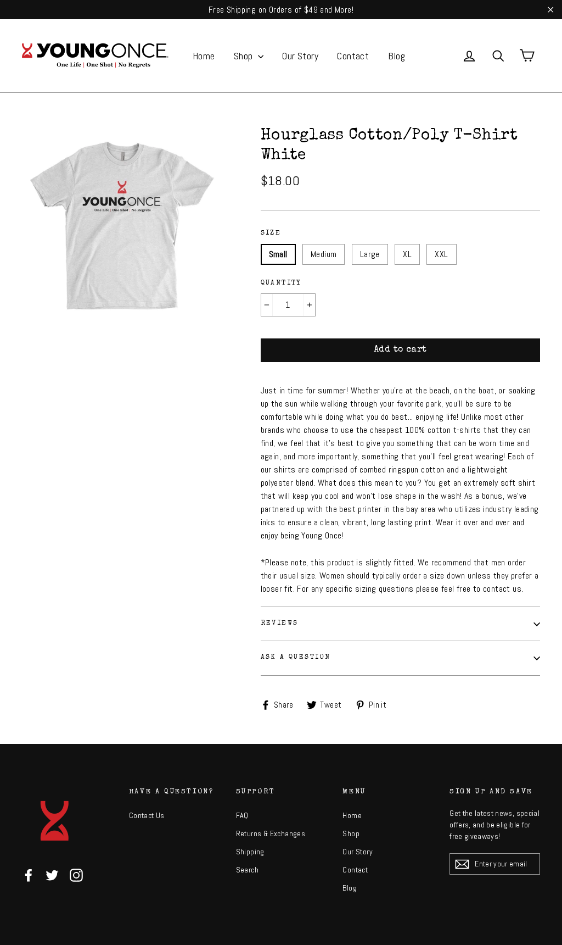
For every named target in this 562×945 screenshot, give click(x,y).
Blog (397, 55)
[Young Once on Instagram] (76, 875)
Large (370, 254)
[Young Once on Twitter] (52, 875)
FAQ (242, 815)
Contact (353, 55)
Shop (244, 55)
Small (278, 254)
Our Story (300, 55)
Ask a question (296, 657)
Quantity (281, 283)
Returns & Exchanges (271, 833)
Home (204, 55)
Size (271, 233)
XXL (441, 254)
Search (247, 870)
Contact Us (147, 815)
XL (407, 254)
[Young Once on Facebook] (28, 875)
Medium (323, 254)
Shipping (250, 852)
